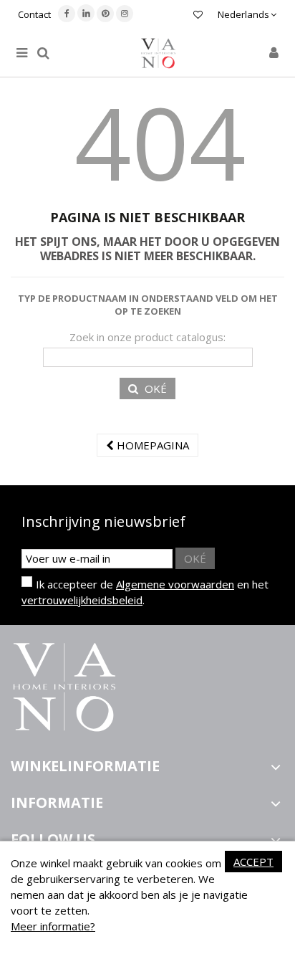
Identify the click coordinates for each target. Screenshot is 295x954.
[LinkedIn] (86, 13)
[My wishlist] (198, 16)
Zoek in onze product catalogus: (147, 337)
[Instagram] (124, 13)
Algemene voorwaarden (175, 584)
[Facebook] (66, 13)
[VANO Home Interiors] (158, 53)
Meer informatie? (53, 926)
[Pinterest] (105, 13)
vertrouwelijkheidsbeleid (81, 600)
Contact (34, 14)
